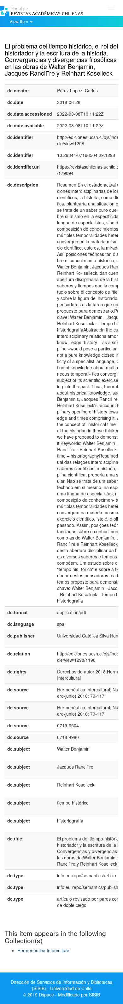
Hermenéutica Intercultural (43, 950)
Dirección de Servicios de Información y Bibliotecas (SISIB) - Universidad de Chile (61, 985)
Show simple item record (29, 36)
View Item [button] (19, 21)
